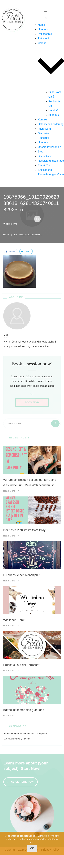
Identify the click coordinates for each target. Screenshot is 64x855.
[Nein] (60, 843)
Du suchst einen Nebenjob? (21, 575)
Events (27, 739)
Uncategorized (27, 733)
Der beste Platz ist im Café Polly (24, 530)
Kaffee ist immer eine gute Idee (23, 710)
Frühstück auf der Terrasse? (21, 665)
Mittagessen (41, 733)
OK (32, 848)
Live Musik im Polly (12, 739)
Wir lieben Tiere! (14, 620)
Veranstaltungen (11, 733)
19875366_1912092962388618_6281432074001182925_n (31, 203)
